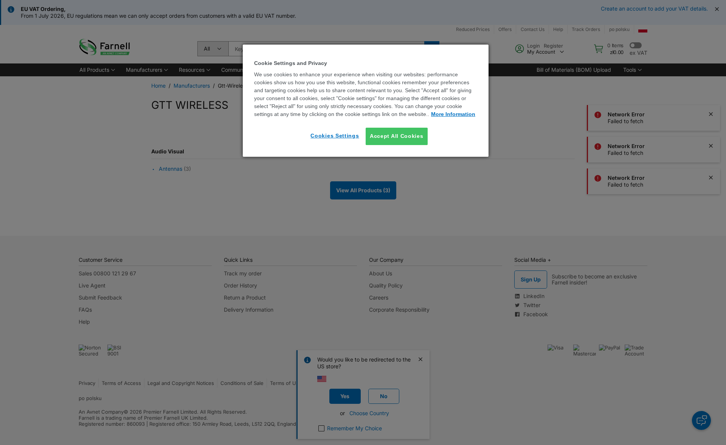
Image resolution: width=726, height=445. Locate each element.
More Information (453, 114)
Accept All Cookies (397, 136)
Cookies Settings (334, 136)
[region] (366, 101)
